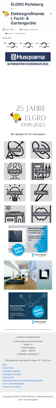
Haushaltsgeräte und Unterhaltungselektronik (23, 380)
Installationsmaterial (11, 371)
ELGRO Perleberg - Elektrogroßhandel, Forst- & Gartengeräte (27, 13)
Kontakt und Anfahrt (12, 387)
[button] (6, 45)
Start (5, 365)
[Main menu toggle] (50, 13)
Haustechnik (8, 377)
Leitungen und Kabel (12, 374)
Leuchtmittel (8, 368)
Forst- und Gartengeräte (13, 383)
